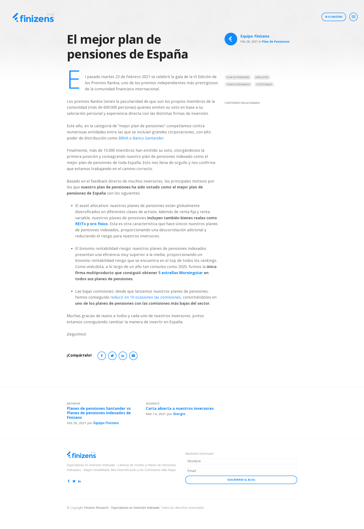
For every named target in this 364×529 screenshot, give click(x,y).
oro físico (99, 223)
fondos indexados (238, 84)
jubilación (262, 77)
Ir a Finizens (334, 17)
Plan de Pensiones (276, 41)
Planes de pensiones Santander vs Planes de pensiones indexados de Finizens (99, 413)
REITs (80, 223)
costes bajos (264, 84)
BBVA (123, 138)
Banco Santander (148, 138)
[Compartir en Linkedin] (123, 356)
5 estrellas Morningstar (180, 272)
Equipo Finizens (254, 36)
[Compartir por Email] (133, 356)
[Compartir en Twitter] (112, 356)
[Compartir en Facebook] (102, 356)
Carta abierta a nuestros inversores (180, 408)
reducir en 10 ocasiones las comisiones (145, 297)
